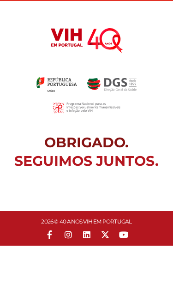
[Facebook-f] (50, 234)
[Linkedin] (87, 234)
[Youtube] (123, 234)
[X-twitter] (105, 234)
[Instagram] (68, 234)
